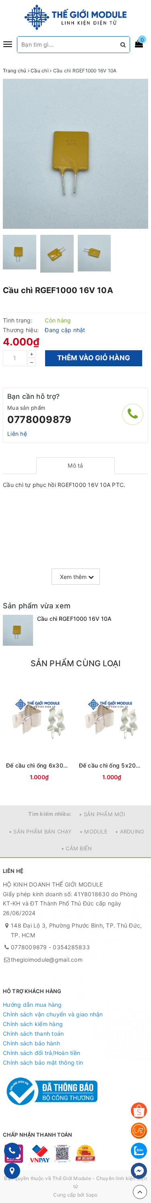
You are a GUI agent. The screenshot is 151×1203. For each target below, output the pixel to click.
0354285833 (71, 947)
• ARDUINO (129, 831)
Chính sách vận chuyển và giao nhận (53, 1014)
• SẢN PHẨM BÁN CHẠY (40, 831)
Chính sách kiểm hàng (33, 1023)
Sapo (92, 1195)
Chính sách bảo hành (31, 1043)
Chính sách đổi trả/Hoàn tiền (41, 1052)
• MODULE (94, 831)
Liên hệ (17, 433)
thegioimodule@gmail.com (47, 959)
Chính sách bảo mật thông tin (43, 1062)
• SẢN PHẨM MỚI (102, 814)
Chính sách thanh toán (33, 1033)
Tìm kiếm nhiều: (49, 814)
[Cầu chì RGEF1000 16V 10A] (18, 630)
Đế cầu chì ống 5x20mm (112, 765)
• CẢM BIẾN (76, 848)
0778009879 (39, 419)
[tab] (75, 465)
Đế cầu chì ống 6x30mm (39, 765)
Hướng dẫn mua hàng (32, 1004)
